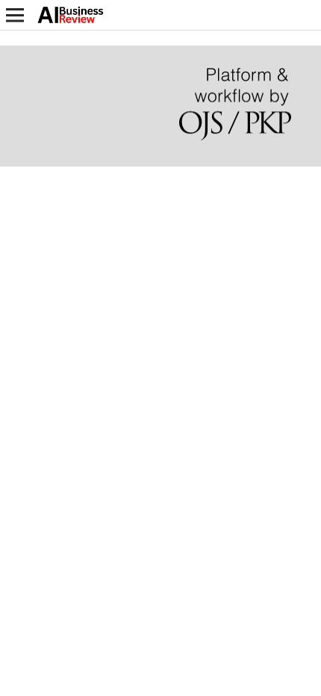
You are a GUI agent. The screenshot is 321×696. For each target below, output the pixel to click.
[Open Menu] (15, 15)
